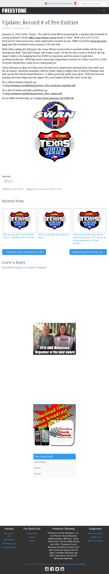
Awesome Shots (95, 533)
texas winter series (52, 189)
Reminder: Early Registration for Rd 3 (24, 252)
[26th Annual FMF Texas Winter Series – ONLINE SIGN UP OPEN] (19, 221)
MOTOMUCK (9, 539)
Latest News (18, 189)
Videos (37, 468)
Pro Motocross (9, 543)
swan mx (37, 189)
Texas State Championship (60, 3)
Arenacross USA (9, 535)
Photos (37, 474)
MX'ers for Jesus (95, 540)
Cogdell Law (95, 537)
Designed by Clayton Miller (71, 564)
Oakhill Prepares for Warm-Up (88, 252)
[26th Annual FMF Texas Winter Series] (54, 221)
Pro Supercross (9, 547)
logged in (21, 267)
